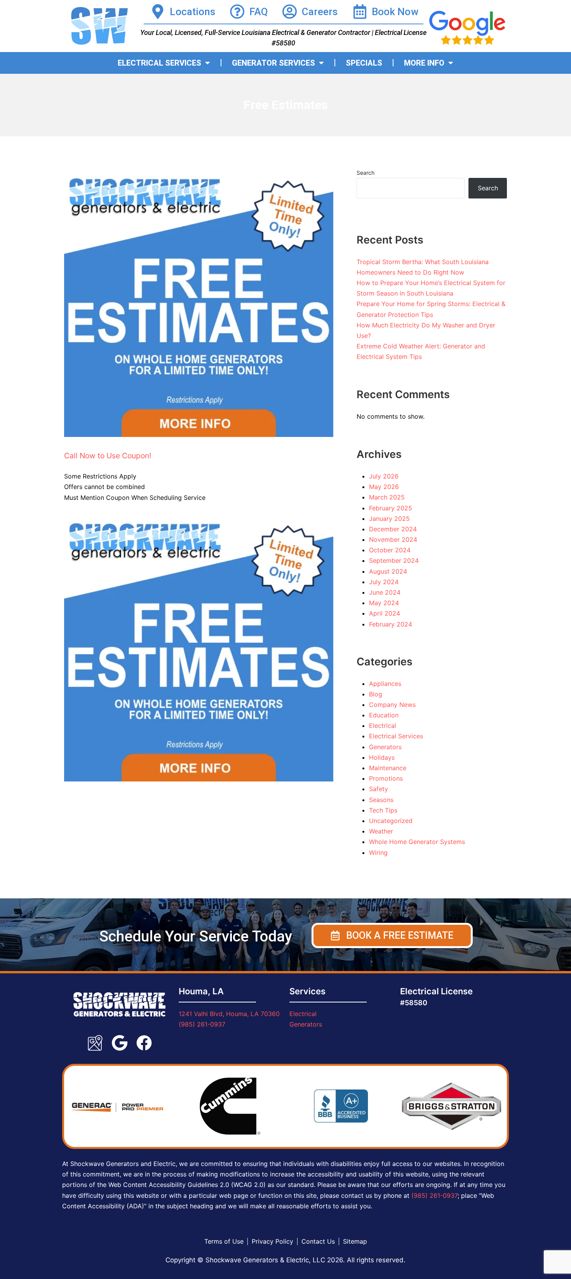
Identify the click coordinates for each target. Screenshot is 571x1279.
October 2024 (390, 550)
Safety (378, 789)
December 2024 (393, 529)
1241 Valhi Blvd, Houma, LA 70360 (229, 1014)
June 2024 (384, 592)
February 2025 (390, 508)
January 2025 (389, 518)
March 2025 (387, 497)
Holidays (382, 757)
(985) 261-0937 (202, 1024)
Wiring (378, 852)
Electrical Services (396, 736)
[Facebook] (144, 1043)
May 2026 (384, 487)
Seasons (381, 800)
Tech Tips (383, 810)
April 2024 (384, 613)
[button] (392, 935)
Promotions (386, 778)
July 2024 (384, 582)
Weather (381, 831)
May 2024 (384, 603)
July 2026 (384, 476)
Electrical (382, 725)
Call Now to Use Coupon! (107, 455)
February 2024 (390, 624)
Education (384, 715)
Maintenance (387, 768)
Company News (392, 704)
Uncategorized (391, 821)
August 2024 (388, 571)
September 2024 (394, 560)
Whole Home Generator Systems (417, 842)
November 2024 (393, 539)
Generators (385, 747)
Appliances (385, 683)
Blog (375, 694)
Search (365, 172)
